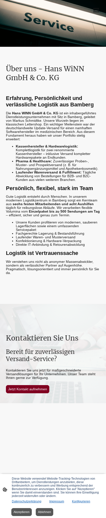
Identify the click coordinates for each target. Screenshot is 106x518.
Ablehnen (44, 512)
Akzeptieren (22, 512)
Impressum (56, 501)
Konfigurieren (81, 501)
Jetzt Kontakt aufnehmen (27, 389)
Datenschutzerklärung (26, 501)
